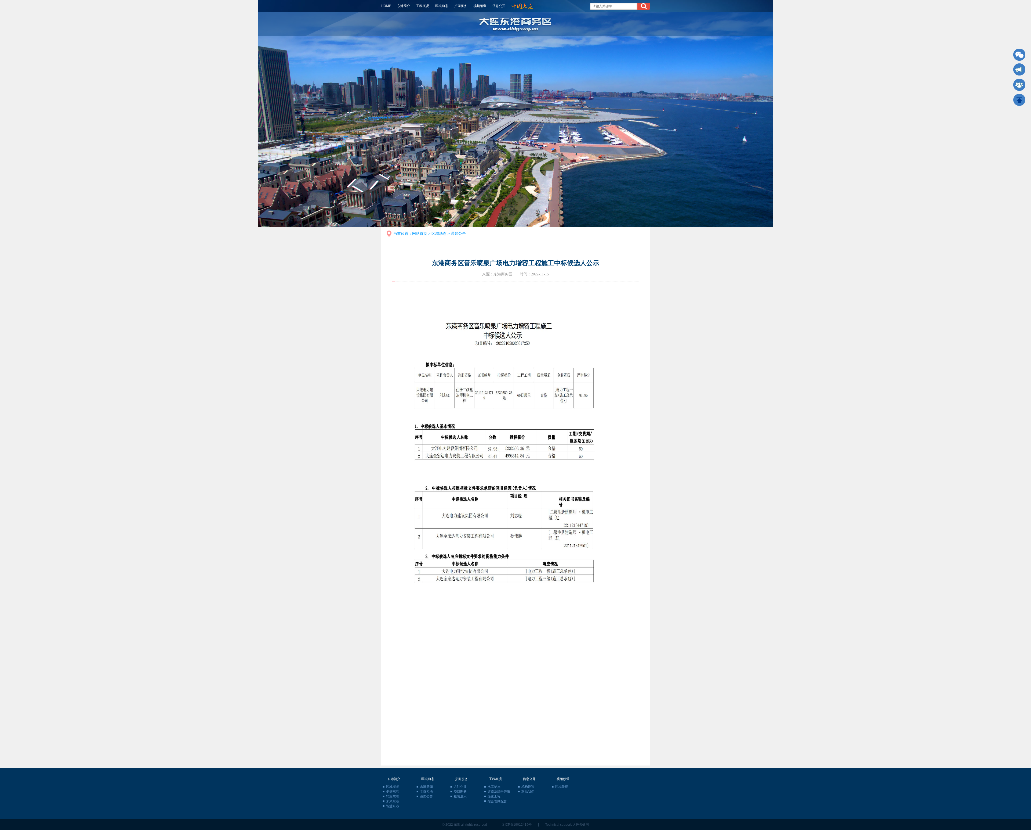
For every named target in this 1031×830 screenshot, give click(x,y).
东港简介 (403, 6)
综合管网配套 (497, 801)
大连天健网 (581, 825)
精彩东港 (392, 796)
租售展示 (460, 796)
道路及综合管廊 (499, 791)
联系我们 (527, 791)
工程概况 (422, 6)
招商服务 (460, 6)
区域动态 (441, 6)
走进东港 (392, 791)
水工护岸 (494, 787)
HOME (386, 6)
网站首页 (419, 233)
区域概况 (392, 787)
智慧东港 (392, 806)
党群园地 (426, 791)
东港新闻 (426, 787)
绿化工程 (494, 796)
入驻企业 (460, 787)
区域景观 (561, 787)
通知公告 (458, 233)
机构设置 (527, 787)
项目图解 (460, 791)
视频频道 (479, 6)
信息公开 (498, 6)
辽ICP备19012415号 (517, 825)
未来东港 (392, 801)
